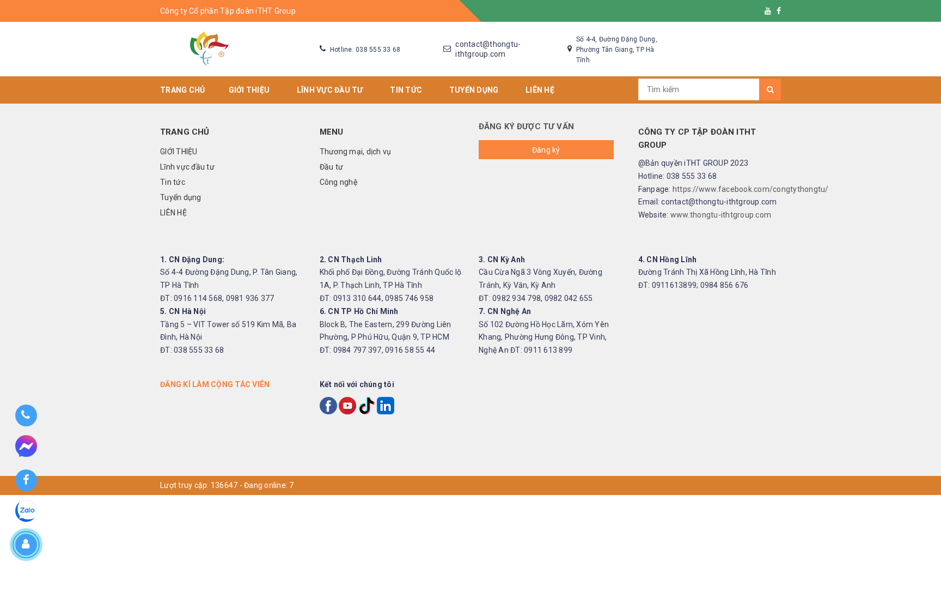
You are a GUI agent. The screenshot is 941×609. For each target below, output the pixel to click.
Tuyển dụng (475, 90)
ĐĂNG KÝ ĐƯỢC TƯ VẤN (526, 126)
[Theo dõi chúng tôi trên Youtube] (768, 11)
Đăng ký (546, 150)
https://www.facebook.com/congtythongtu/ (751, 189)
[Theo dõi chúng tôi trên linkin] (385, 404)
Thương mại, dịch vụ (356, 151)
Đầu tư (332, 166)
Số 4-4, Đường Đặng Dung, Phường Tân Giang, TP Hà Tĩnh (616, 49)
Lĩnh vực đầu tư (331, 90)
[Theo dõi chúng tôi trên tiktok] (366, 404)
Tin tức (407, 90)
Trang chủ (182, 90)
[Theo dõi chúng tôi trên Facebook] (779, 11)
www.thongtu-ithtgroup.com (720, 214)
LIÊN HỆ (542, 90)
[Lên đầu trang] (922, 554)
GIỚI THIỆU (251, 90)
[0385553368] (26, 415)
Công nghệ (338, 182)
